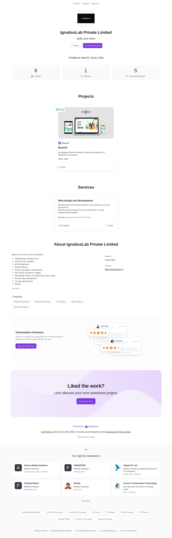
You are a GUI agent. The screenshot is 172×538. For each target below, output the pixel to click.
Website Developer (21, 302)
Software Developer (42, 302)
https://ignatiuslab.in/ (114, 269)
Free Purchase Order (128, 531)
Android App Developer (31, 512)
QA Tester (96, 512)
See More (16, 288)
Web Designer (77, 302)
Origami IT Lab (130, 465)
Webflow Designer (21, 307)
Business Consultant (84, 519)
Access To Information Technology (140, 483)
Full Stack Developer (54, 512)
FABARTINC (80, 465)
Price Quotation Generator (86, 531)
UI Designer (61, 302)
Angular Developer (105, 519)
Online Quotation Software (61, 531)
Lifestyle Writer (64, 519)
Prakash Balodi (31, 483)
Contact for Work (94, 46)
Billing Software (41, 531)
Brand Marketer (127, 512)
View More (86, 501)
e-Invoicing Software (108, 531)
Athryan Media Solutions (36, 465)
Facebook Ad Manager (77, 512)
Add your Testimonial (26, 346)
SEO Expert (144, 512)
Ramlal (77, 483)
